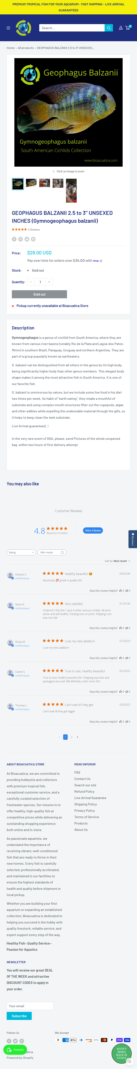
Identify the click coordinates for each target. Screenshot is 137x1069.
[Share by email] (33, 239)
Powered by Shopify (20, 1057)
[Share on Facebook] (14, 239)
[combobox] (21, 552)
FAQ (77, 772)
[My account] (120, 28)
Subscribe (19, 1016)
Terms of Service (86, 817)
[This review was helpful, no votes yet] (120, 591)
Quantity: (18, 282)
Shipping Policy (85, 804)
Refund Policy (84, 791)
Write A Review (93, 530)
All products (26, 48)
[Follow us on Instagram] (21, 1041)
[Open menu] (8, 28)
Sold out (39, 294)
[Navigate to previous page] (59, 737)
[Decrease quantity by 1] (30, 281)
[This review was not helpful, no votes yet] (126, 591)
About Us (81, 829)
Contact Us (82, 779)
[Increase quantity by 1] (49, 281)
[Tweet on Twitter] (27, 239)
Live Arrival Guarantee (90, 798)
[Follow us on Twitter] (15, 1041)
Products (81, 823)
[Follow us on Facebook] (9, 1041)
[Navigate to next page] (78, 737)
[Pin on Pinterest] (20, 239)
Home (11, 48)
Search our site (85, 785)
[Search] (109, 27)
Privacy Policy (84, 810)
